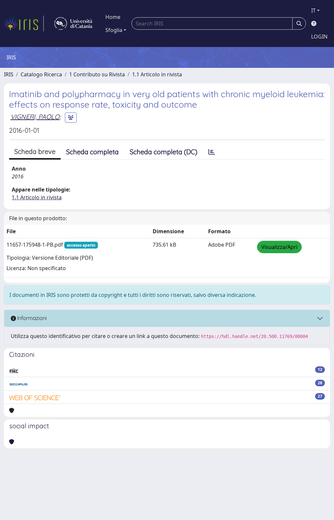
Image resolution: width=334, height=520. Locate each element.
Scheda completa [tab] (92, 152)
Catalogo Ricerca (41, 74)
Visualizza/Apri (279, 247)
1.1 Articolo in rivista (157, 74)
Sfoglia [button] (113, 30)
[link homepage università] (73, 23)
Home (112, 17)
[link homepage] (24, 23)
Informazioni (31, 318)
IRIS (8, 74)
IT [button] (313, 10)
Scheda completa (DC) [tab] (163, 152)
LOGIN (319, 36)
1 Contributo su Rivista (97, 74)
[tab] (211, 152)
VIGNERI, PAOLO (34, 117)
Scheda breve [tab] (34, 151)
